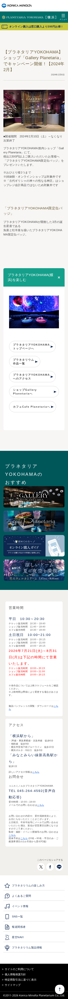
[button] (34, 277)
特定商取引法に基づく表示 (20, 979)
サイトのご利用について (19, 969)
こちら (35, 772)
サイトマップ (13, 984)
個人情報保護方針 (15, 974)
